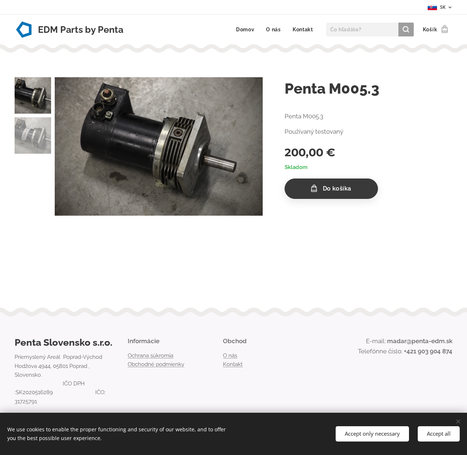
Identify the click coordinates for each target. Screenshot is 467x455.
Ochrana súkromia (150, 355)
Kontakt (233, 364)
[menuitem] (247, 29)
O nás (230, 355)
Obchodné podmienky (156, 364)
